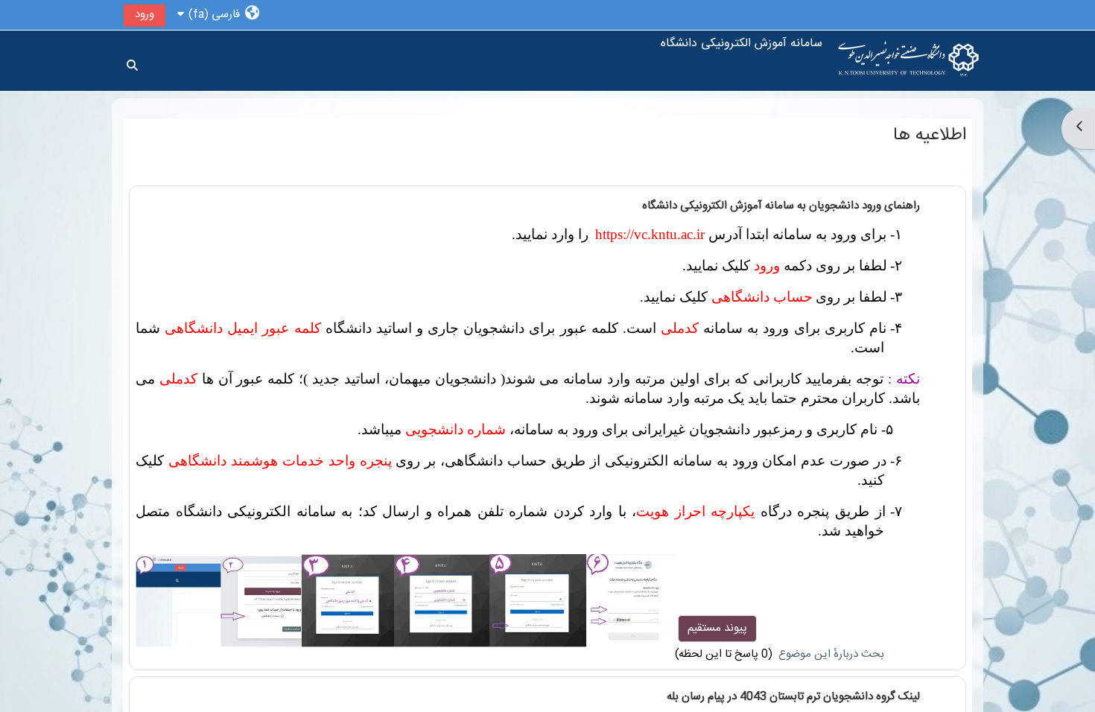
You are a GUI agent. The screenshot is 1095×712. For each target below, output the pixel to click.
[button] (218, 14)
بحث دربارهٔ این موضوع (829, 654)
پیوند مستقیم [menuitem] (717, 628)
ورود (144, 14)
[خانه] (908, 60)
